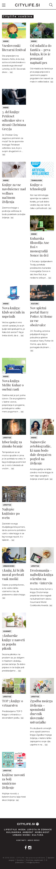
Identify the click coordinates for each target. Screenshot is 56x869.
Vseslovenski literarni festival (14, 47)
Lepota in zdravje (39, 829)
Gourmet (7, 631)
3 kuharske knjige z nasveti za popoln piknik (13, 641)
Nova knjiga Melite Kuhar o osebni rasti (13, 385)
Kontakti (21, 840)
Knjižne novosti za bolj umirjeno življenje (13, 781)
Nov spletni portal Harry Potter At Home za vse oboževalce (41, 316)
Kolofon (20, 860)
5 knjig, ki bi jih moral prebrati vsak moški (13, 574)
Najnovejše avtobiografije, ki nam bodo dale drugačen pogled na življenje (40, 452)
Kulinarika (13, 832)
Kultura (34, 304)
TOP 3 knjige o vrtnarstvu (12, 703)
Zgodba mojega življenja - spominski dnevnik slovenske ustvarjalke (41, 711)
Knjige (5, 41)
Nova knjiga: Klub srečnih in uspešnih (13, 312)
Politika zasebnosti (34, 860)
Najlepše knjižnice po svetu (11, 513)
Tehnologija (36, 180)
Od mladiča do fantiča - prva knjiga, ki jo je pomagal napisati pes (40, 54)
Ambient (28, 832)
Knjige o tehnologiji (38, 186)
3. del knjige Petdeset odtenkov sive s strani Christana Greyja (14, 120)
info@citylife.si (33, 862)
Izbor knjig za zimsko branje (12, 444)
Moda (22, 829)
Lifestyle (7, 438)
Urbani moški (8, 566)
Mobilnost (42, 832)
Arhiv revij (34, 840)
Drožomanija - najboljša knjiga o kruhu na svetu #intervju (41, 576)
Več (11, 72)
